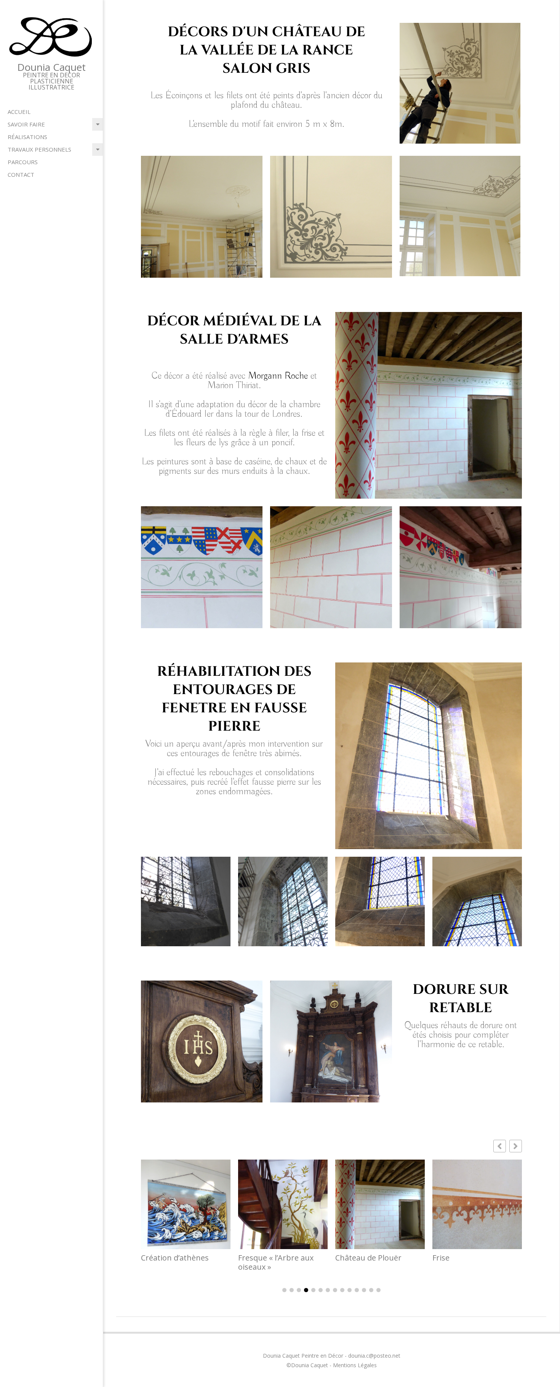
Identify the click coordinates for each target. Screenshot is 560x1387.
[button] (515, 1146)
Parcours (23, 162)
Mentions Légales (355, 1365)
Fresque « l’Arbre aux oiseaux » (178, 1262)
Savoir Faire (26, 124)
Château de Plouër (271, 1257)
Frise (343, 1257)
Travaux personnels (39, 149)
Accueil (19, 111)
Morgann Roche (279, 376)
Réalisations (27, 137)
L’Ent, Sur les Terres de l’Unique (473, 1262)
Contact (21, 174)
